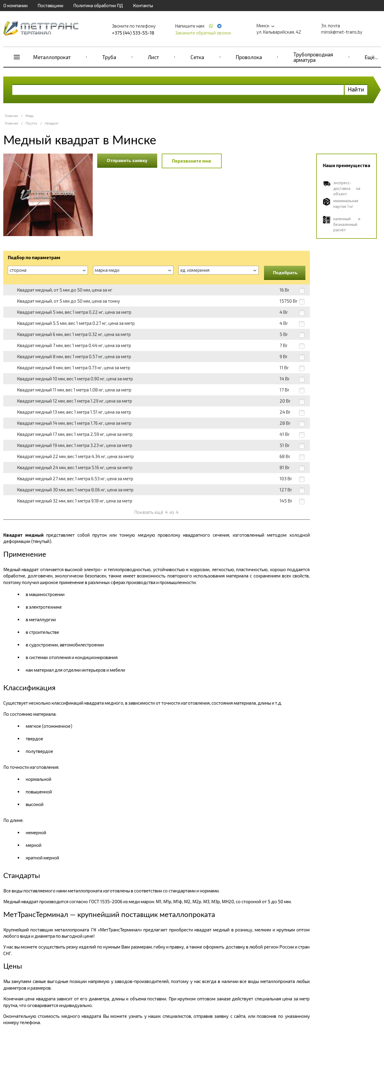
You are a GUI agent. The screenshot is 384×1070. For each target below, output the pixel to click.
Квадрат (51, 123)
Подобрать (285, 272)
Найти (356, 89)
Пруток (31, 123)
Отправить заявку (127, 160)
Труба (109, 57)
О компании (15, 5)
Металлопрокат (52, 57)
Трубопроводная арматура (313, 57)
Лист (153, 57)
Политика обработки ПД (98, 5)
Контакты (143, 5)
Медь (30, 116)
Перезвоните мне (191, 160)
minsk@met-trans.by (341, 31)
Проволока (249, 57)
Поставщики (50, 5)
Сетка (197, 57)
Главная (11, 116)
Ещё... (371, 57)
